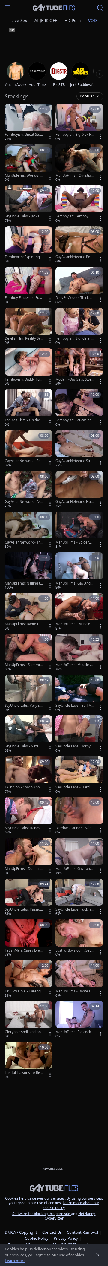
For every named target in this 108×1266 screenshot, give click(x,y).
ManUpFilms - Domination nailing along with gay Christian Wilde (24, 869)
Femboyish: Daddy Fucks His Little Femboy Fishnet (24, 379)
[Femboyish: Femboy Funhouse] (79, 204)
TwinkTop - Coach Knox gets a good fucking (23, 787)
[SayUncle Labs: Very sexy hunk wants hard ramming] (28, 693)
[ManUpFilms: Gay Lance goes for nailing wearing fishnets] (79, 857)
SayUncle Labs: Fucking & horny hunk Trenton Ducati (75, 909)
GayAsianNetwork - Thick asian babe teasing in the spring (24, 542)
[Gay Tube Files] (54, 8)
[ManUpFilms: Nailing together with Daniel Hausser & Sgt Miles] (28, 571)
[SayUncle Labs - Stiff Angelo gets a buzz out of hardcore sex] (79, 693)
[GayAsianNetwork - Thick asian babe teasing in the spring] (28, 530)
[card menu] (50, 136)
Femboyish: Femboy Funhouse (74, 216)
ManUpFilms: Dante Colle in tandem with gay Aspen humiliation (24, 624)
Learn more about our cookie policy (72, 1205)
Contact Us (52, 1232)
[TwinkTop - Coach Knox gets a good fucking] (28, 775)
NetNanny (86, 1213)
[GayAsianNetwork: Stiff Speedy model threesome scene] (79, 449)
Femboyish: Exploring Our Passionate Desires (24, 257)
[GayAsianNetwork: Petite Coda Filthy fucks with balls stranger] (79, 245)
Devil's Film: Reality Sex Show (24, 338)
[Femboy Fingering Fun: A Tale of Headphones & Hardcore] (28, 286)
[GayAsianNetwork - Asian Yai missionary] (28, 490)
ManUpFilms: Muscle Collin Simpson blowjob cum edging (75, 665)
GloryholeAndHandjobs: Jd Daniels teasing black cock (24, 1032)
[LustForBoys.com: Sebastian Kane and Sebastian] (79, 938)
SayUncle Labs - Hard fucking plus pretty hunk (75, 787)
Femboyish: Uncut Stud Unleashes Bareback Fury (24, 134)
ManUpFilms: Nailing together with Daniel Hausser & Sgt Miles (23, 583)
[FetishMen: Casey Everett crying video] (28, 938)
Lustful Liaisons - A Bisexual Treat (24, 1073)
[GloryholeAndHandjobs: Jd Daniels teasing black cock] (28, 1020)
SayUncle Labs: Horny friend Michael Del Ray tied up (75, 746)
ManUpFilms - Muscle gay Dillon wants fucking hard (74, 624)
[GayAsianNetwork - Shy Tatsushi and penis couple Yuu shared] (28, 449)
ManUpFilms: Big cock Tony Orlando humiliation (75, 1032)
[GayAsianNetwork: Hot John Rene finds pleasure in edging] (79, 490)
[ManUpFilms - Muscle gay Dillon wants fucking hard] (79, 612)
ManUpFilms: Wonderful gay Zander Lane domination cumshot (24, 175)
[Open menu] (7, 7)
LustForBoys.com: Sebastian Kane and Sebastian (75, 950)
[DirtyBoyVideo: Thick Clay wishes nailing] (79, 286)
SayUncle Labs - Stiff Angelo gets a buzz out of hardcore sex (74, 705)
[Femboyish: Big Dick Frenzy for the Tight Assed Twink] (79, 122)
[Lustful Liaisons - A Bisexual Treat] (28, 1061)
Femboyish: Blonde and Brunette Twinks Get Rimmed (75, 338)
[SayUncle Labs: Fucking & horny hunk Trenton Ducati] (79, 897)
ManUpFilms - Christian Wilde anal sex (74, 175)
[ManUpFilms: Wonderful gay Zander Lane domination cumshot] (28, 163)
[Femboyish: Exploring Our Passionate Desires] (28, 245)
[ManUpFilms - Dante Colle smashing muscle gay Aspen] (79, 979)
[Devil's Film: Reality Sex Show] (28, 326)
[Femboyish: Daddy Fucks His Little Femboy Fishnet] (28, 367)
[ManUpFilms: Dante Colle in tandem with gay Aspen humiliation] (28, 612)
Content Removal (82, 1232)
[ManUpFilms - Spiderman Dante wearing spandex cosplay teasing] (79, 530)
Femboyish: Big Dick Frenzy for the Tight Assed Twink (74, 134)
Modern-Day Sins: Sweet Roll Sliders (75, 379)
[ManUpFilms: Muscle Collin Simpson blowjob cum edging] (79, 653)
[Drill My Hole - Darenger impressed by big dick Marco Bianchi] (28, 979)
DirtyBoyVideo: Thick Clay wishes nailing (74, 298)
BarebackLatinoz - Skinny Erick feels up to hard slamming (75, 828)
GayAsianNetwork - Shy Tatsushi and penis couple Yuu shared (23, 461)
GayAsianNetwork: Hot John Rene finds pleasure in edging (75, 502)
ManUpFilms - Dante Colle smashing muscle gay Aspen (75, 991)
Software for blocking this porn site (41, 1213)
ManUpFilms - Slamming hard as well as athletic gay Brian (24, 665)
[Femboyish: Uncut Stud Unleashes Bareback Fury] (28, 122)
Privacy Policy (66, 1238)
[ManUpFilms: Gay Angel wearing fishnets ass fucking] (79, 571)
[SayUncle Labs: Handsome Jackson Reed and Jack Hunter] (28, 816)
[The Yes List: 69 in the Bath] (28, 408)
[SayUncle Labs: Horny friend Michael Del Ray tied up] (79, 734)
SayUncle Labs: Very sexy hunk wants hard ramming (23, 705)
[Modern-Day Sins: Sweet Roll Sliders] (79, 367)
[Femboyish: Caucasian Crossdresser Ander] (79, 408)
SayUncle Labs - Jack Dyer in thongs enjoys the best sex (24, 216)
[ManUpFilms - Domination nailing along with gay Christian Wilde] (28, 857)
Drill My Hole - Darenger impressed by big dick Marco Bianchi (24, 991)
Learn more (15, 1260)
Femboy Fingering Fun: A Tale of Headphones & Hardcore (24, 298)
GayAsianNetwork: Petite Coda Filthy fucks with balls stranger (75, 257)
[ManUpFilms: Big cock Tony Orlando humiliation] (79, 1020)
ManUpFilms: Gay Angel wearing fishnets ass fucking (75, 583)
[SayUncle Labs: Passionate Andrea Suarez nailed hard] (28, 897)
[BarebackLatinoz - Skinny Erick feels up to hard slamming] (79, 816)
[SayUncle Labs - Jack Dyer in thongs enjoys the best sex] (28, 204)
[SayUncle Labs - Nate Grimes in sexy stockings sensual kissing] (28, 734)
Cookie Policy (37, 1238)
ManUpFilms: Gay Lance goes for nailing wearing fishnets (75, 869)
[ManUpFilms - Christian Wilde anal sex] (79, 163)
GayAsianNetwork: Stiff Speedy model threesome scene (74, 461)
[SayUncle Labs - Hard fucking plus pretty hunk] (79, 775)
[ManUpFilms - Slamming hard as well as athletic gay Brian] (28, 653)
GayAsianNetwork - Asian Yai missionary (24, 502)
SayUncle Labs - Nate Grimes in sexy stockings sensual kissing (24, 746)
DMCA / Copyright (21, 1232)
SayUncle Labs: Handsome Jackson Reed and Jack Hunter (24, 828)
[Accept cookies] (97, 1254)
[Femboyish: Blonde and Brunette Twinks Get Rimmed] (79, 326)
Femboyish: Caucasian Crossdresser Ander (74, 420)
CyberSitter (54, 1218)
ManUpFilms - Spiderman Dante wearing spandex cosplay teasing (75, 542)
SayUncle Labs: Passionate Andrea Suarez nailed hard (24, 909)
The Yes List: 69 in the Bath (24, 420)
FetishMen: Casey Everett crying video (24, 950)
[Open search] (100, 7)
